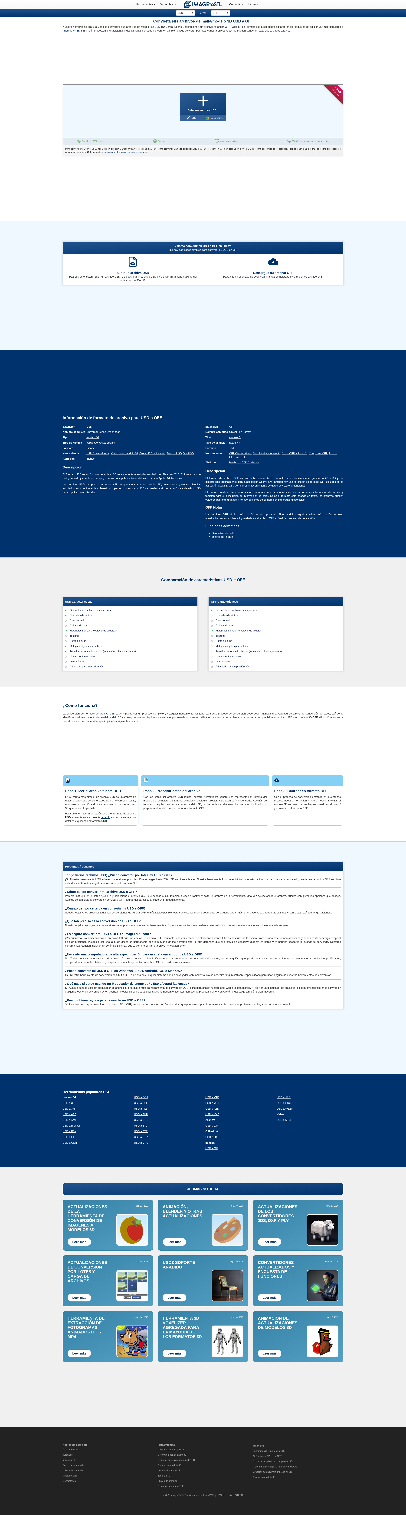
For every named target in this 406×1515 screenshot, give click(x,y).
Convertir (235, 4)
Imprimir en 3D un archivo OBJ (269, 1451)
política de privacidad (73, 1470)
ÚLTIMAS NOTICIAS (203, 1189)
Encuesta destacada (73, 1465)
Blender (90, 458)
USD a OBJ (141, 1097)
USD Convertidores (97, 453)
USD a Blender (71, 1125)
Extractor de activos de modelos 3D (176, 1460)
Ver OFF (241, 457)
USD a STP (141, 1131)
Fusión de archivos (167, 1481)
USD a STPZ (141, 1137)
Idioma (252, 4)
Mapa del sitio (70, 1475)
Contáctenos (69, 1481)
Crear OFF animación (294, 453)
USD (157, 26)
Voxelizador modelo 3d (124, 453)
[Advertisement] (132, 57)
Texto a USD (174, 453)
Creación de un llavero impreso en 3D (272, 1471)
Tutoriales (68, 1454)
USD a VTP (212, 1097)
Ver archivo (167, 4)
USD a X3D (212, 1108)
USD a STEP (141, 1119)
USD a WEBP (285, 1108)
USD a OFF (141, 1103)
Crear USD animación (152, 453)
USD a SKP (141, 1114)
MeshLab (234, 462)
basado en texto (263, 478)
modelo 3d (92, 437)
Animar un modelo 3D (264, 1477)
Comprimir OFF (318, 453)
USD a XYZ (212, 1114)
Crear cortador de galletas (171, 1449)
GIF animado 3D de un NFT (267, 1456)
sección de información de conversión (123, 152)
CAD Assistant (250, 462)
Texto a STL (164, 1475)
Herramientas (144, 4)
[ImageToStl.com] (203, 4)
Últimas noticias (71, 1449)
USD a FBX (69, 1131)
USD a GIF (211, 1148)
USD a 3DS (69, 1103)
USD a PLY (140, 1108)
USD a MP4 (284, 1119)
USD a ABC (69, 1114)
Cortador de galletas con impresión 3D (273, 1461)
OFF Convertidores (240, 453)
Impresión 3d (69, 1460)
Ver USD (188, 453)
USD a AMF (70, 1119)
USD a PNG (284, 1103)
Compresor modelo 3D (169, 1465)
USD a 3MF (69, 1108)
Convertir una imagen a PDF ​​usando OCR (275, 1466)
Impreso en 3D (71, 30)
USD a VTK (141, 1142)
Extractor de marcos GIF (171, 1486)
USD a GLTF (70, 1142)
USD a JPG (284, 1097)
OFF (227, 26)
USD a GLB (69, 1137)
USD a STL (140, 1125)
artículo (105, 817)
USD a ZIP (211, 1125)
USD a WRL (212, 1103)
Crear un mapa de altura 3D (172, 1454)
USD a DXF (212, 1137)
